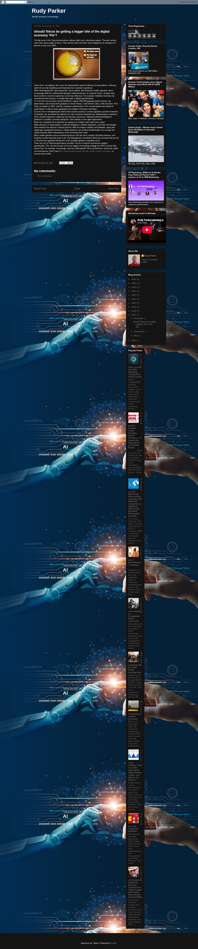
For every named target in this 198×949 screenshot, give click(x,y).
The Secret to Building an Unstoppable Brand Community (135, 610)
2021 (134, 299)
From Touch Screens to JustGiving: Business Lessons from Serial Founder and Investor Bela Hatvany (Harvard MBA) (135, 882)
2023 (134, 291)
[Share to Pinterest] (71, 162)
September (139, 331)
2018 (134, 311)
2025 (134, 283)
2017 (134, 315)
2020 (134, 303)
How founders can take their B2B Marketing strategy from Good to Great (135, 366)
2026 (134, 279)
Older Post (113, 188)
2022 (134, 295)
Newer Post (40, 188)
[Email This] (60, 162)
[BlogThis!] (63, 162)
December (139, 318)
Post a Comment (45, 176)
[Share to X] (66, 162)
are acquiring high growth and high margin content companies (85, 151)
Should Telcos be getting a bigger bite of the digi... (144, 324)
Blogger (113, 943)
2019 (134, 307)
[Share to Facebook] (68, 162)
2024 (134, 287)
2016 (134, 340)
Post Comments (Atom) (82, 196)
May (136, 335)
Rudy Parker (49, 11)
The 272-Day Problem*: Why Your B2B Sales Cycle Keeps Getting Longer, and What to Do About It (135, 765)
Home (77, 188)
